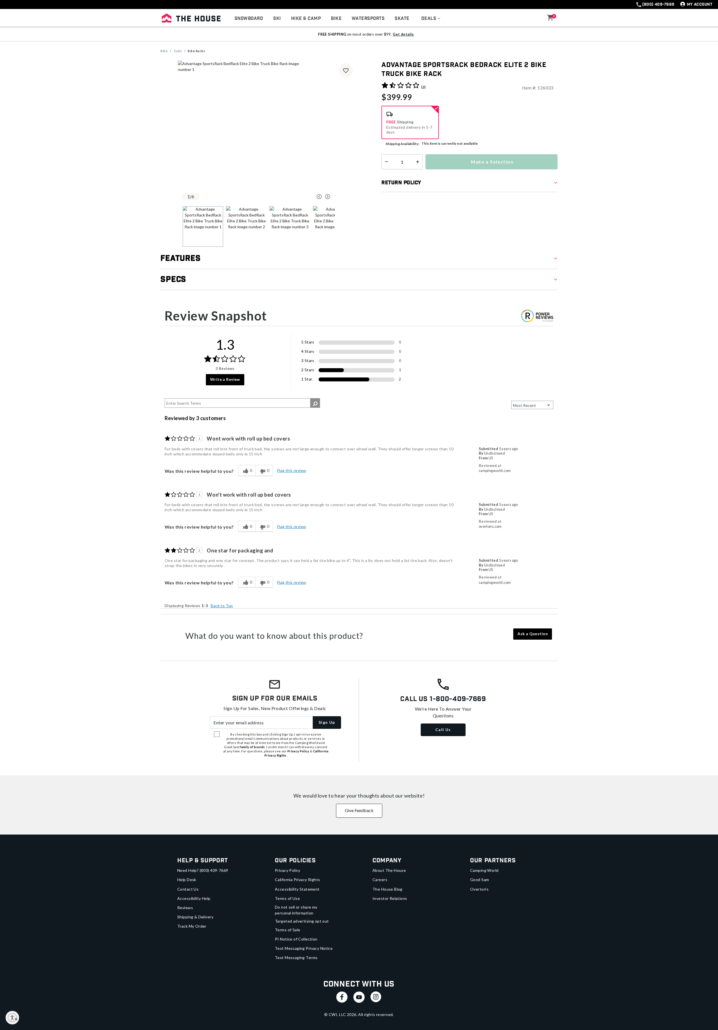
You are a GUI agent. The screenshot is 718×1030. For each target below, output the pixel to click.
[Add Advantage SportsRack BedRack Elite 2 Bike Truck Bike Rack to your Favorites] (346, 70)
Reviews (185, 907)
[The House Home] (191, 18)
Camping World (484, 870)
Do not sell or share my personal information (296, 910)
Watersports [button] (368, 19)
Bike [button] (336, 19)
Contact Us (188, 889)
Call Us (443, 729)
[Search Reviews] (315, 403)
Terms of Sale (287, 929)
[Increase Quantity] (418, 162)
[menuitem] (248, 19)
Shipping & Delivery (195, 916)
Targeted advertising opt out (302, 921)
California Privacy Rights (297, 879)
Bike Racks (196, 51)
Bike (164, 51)
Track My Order (191, 926)
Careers (379, 879)
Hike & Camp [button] (306, 19)
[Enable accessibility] (12, 1017)
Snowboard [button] (248, 19)
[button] (431, 19)
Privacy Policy (287, 870)
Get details (403, 34)
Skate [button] (402, 19)
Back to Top (222, 605)
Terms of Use (287, 898)
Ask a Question (532, 633)
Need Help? (202, 870)
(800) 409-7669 (658, 4)
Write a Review (225, 379)
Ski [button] (277, 19)
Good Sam (479, 879)
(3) (423, 87)
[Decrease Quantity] (385, 162)
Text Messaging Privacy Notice (304, 948)
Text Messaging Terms (296, 957)
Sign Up (327, 722)
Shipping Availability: (402, 144)
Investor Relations (389, 898)
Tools (178, 51)
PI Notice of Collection (296, 939)
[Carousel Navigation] (298, 196)
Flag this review (291, 470)
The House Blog (387, 889)
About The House (389, 870)
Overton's (479, 889)
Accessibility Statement (297, 889)
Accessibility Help (194, 898)
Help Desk (186, 879)
